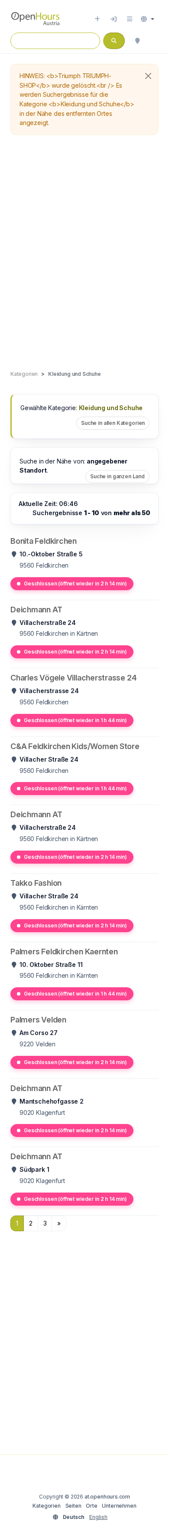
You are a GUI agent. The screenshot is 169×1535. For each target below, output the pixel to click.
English (98, 1517)
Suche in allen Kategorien (113, 423)
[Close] (148, 76)
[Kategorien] (129, 19)
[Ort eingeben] (97, 19)
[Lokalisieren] (137, 41)
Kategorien (46, 1505)
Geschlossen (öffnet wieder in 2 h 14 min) (75, 583)
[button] (147, 19)
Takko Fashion (36, 882)
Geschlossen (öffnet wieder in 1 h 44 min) (75, 720)
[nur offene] (154, 41)
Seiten (73, 1505)
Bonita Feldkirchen (43, 541)
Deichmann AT (36, 609)
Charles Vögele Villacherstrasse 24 (73, 677)
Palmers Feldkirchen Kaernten (64, 951)
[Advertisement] (84, 253)
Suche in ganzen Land (117, 476)
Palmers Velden (38, 1019)
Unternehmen (119, 1505)
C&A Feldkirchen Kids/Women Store (75, 746)
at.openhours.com (107, 1496)
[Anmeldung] (113, 19)
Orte (91, 1505)
